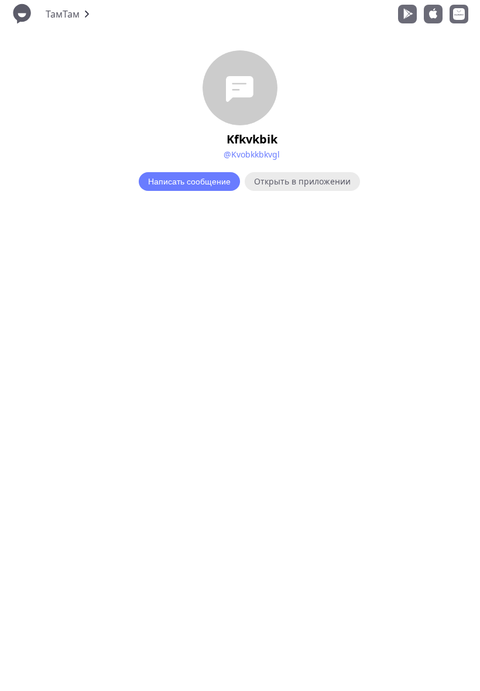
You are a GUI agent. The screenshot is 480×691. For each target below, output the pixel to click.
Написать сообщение (189, 181)
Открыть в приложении (302, 181)
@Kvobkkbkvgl (252, 154)
